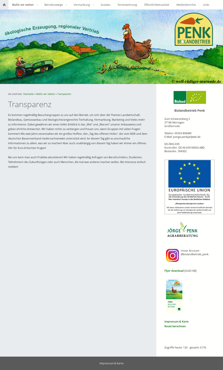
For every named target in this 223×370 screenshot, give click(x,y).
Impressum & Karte (176, 321)
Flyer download (174, 271)
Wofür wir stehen (45, 94)
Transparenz (64, 94)
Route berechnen (175, 326)
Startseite (28, 94)
